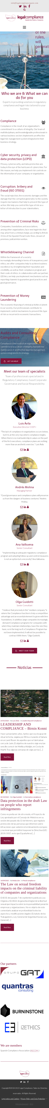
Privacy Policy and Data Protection (33, 1099)
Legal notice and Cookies (10, 1099)
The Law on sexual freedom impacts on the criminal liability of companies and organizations (24, 888)
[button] (21, 85)
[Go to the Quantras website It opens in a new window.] (18, 987)
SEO (31, 1104)
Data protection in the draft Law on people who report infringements (24, 805)
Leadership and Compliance (32, 721)
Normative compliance (33, 797)
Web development (21, 1104)
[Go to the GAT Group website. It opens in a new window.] (22, 972)
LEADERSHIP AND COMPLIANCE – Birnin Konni (24, 726)
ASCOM (35, 1050)
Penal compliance (29, 881)
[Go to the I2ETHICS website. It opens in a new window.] (22, 1027)
